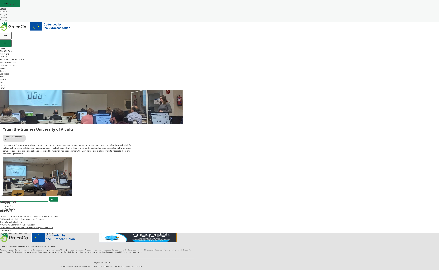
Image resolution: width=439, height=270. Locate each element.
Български (4, 20)
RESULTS (3, 56)
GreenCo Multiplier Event (11, 222)
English (3, 8)
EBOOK (3, 79)
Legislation (4, 74)
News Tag (9, 206)
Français (4, 14)
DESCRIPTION (6, 51)
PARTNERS (4, 54)
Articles (8, 203)
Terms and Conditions (101, 266)
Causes (3, 71)
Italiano (3, 17)
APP (2, 82)
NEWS (2, 88)
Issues (2, 68)
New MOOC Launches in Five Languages (17, 225)
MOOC (3, 85)
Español (3, 11)
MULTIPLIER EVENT (8, 62)
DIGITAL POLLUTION (8, 65)
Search (3, 195)
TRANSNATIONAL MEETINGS (12, 59)
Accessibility (137, 266)
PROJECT (4, 48)
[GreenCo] (36, 30)
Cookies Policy (86, 266)
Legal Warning (126, 266)
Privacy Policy (115, 266)
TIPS (2, 76)
